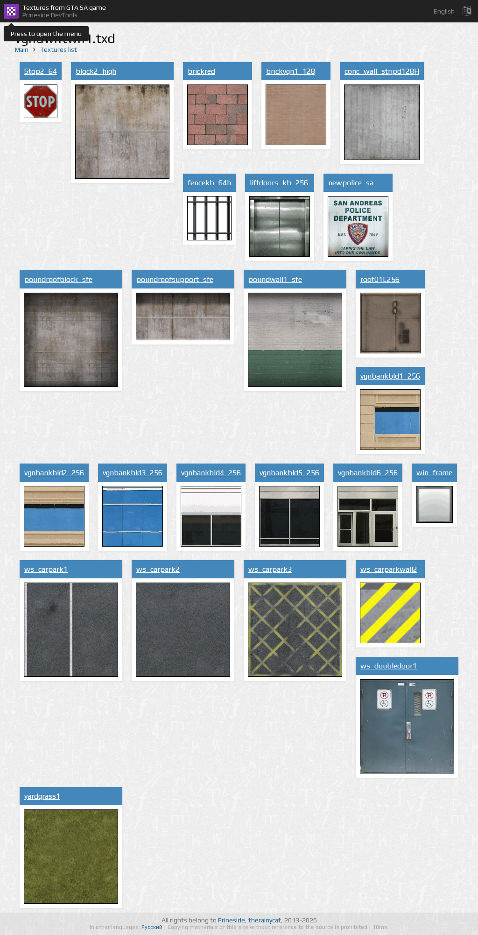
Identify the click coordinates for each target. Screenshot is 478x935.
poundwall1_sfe (275, 279)
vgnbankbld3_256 (132, 472)
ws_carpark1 (46, 569)
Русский (152, 927)
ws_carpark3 (270, 569)
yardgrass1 (42, 796)
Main (21, 49)
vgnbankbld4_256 (211, 472)
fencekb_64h (209, 182)
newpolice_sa (350, 182)
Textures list (58, 49)
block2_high (96, 71)
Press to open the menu (46, 33)
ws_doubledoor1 (388, 665)
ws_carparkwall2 (388, 569)
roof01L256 (380, 279)
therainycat (264, 920)
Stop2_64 (40, 71)
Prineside (231, 920)
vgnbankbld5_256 (289, 472)
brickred (201, 71)
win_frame (434, 472)
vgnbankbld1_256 (390, 376)
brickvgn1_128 (290, 71)
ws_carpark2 (158, 569)
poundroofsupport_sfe (174, 279)
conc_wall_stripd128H (381, 71)
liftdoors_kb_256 (279, 182)
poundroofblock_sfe (58, 279)
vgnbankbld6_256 (368, 472)
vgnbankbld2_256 (54, 472)
